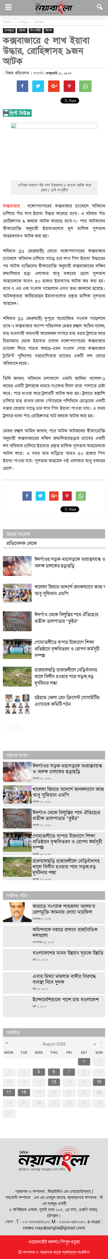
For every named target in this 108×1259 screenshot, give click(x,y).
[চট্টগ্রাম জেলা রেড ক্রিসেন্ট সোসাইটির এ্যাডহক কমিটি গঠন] (17, 704)
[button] (100, 8)
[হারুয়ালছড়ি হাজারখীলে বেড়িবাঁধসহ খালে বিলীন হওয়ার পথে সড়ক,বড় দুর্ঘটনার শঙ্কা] (17, 677)
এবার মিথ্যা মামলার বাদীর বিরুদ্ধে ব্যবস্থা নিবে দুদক (64, 979)
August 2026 (54, 1044)
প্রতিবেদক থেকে (21, 543)
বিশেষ (49, 31)
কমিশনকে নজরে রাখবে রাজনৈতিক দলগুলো (65, 932)
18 (24, 1092)
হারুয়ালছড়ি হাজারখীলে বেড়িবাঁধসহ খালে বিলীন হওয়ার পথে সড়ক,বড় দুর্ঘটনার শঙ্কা (66, 677)
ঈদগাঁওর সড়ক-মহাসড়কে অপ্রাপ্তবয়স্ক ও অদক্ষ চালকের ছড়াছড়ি (70, 562)
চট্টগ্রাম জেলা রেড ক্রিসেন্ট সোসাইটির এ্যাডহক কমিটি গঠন (67, 701)
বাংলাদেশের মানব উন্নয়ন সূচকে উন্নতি (69, 953)
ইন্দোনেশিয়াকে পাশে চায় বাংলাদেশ (66, 999)
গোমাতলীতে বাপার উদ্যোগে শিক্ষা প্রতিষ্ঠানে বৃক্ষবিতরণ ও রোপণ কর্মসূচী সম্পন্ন (67, 649)
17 (9, 1092)
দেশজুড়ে (9, 31)
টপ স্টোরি (36, 31)
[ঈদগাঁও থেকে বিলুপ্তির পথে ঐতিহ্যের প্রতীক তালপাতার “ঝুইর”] (17, 621)
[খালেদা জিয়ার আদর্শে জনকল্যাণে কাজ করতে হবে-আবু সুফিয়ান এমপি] (17, 593)
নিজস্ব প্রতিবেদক (17, 73)
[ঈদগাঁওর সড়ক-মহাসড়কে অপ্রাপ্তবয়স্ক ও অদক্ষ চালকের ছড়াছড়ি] (17, 566)
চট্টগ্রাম (22, 31)
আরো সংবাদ (18, 534)
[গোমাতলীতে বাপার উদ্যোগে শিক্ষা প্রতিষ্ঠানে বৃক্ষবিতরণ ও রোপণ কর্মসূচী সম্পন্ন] (17, 649)
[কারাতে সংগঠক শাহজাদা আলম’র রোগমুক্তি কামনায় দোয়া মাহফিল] (17, 912)
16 (99, 1082)
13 (54, 1082)
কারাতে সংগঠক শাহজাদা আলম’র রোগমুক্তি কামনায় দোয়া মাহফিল (64, 909)
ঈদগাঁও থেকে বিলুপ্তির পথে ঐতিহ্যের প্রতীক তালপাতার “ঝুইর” (66, 618)
